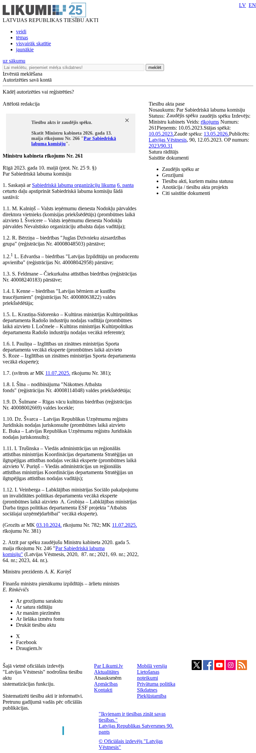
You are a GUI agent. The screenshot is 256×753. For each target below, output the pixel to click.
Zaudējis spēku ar (180, 169)
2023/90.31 (161, 146)
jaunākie (25, 49)
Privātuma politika (156, 684)
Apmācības (106, 684)
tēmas (22, 37)
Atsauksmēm (107, 678)
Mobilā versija (152, 666)
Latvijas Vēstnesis (168, 140)
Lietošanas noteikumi (148, 675)
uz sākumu (14, 61)
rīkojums (210, 122)
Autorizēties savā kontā (27, 80)
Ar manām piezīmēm (38, 613)
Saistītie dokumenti (169, 158)
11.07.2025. (57, 373)
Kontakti (103, 690)
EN (252, 5)
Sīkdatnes (147, 690)
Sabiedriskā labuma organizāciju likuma (74, 185)
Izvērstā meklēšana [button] (22, 74)
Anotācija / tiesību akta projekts (195, 187)
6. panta (125, 185)
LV (242, 5)
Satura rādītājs (163, 152)
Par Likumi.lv (108, 666)
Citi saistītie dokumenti (186, 193)
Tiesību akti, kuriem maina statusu (197, 181)
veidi (21, 31)
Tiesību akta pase (167, 104)
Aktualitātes (106, 672)
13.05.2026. (216, 134)
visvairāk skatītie (33, 43)
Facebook (26, 642)
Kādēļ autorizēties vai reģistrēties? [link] (38, 92)
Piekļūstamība (151, 696)
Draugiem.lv (29, 648)
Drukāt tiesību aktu (36, 625)
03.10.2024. (49, 525)
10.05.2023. (161, 134)
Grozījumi (172, 175)
